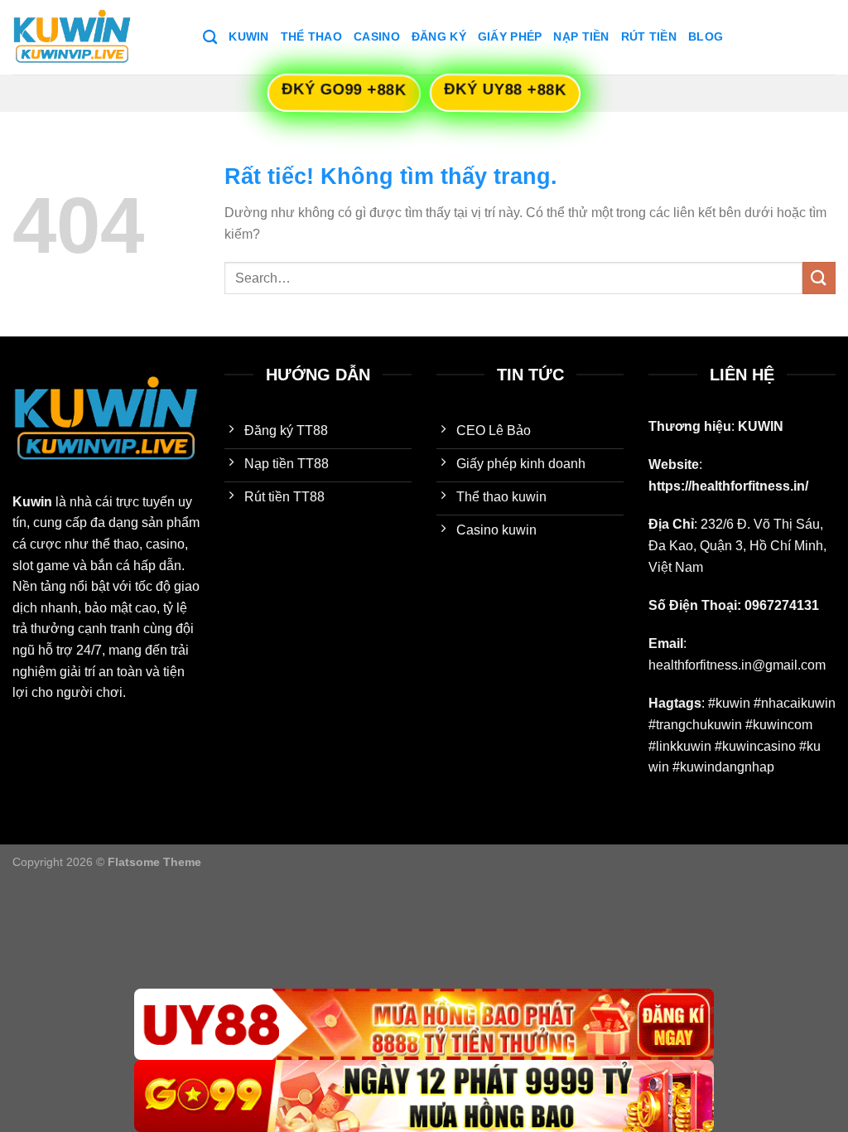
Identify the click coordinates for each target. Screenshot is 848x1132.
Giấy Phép (510, 36)
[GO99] (424, 1096)
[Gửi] (819, 278)
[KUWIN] (95, 37)
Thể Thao (311, 36)
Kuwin (248, 36)
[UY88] (424, 1025)
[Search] (210, 38)
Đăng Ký (439, 36)
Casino (377, 36)
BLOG (705, 36)
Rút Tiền (649, 36)
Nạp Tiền (581, 36)
